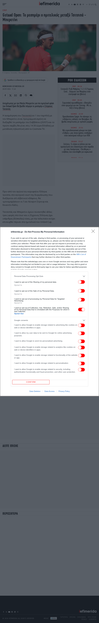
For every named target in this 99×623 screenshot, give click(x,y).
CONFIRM (31, 382)
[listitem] (49, 276)
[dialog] (49, 311)
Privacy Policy (64, 391)
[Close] (94, 232)
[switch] (81, 282)
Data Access (49, 391)
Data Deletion (34, 391)
